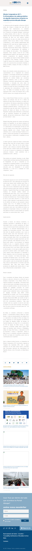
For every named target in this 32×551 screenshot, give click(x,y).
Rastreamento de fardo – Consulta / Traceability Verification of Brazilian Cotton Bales (15, 536)
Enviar (25, 520)
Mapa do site (27, 528)
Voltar (5, 10)
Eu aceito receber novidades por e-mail (12, 520)
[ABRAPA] (15, 2)
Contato (5, 541)
